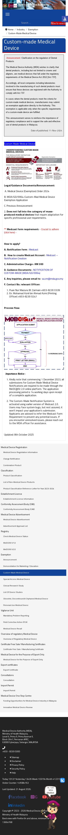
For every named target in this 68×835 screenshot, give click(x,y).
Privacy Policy (17, 764)
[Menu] (7, 14)
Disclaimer (16, 761)
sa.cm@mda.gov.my (52, 279)
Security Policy (18, 768)
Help (13, 772)
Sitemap (15, 757)
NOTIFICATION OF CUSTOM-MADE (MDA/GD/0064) (28, 271)
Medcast (33, 249)
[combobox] (35, 22)
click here (9, 232)
